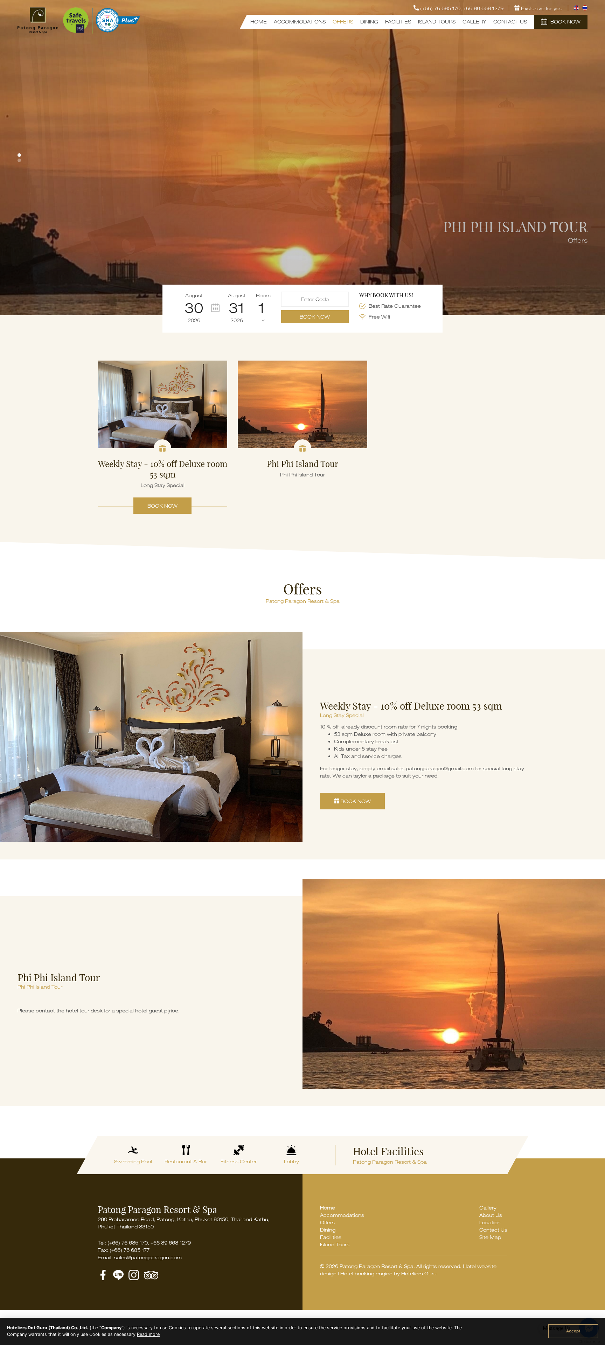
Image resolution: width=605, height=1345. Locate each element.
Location (490, 1222)
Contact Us (510, 22)
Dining (369, 22)
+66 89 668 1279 (483, 8)
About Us (490, 1215)
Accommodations (300, 22)
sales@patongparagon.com (148, 1257)
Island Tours (437, 22)
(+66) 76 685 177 (129, 1250)
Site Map (490, 1237)
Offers (343, 22)
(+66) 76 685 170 (127, 1243)
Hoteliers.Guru (419, 1273)
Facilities (398, 22)
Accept (573, 1331)
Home (258, 22)
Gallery (474, 22)
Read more (148, 1334)
